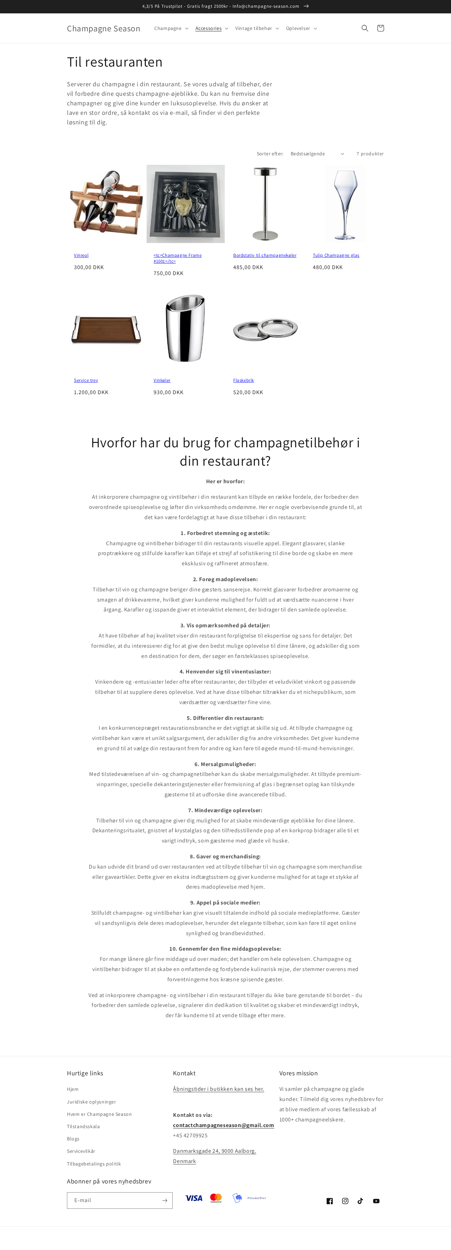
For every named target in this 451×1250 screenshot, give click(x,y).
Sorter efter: (270, 153)
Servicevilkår (81, 1151)
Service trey (86, 380)
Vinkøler (162, 380)
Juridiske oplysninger (91, 1102)
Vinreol (81, 255)
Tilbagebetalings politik (94, 1164)
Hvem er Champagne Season (99, 1114)
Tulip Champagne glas (336, 255)
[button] (170, 28)
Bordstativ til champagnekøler (264, 255)
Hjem (73, 1089)
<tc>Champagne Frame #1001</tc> (178, 258)
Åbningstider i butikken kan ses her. (218, 1089)
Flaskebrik (243, 380)
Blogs (73, 1139)
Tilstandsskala (83, 1126)
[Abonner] (164, 1200)
